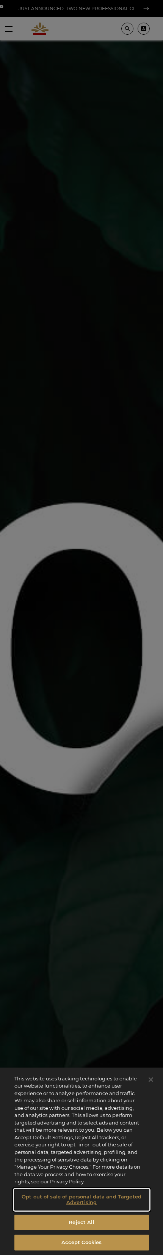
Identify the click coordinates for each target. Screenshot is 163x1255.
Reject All (81, 1222)
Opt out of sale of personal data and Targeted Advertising (81, 1200)
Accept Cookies (81, 1242)
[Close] (151, 1079)
